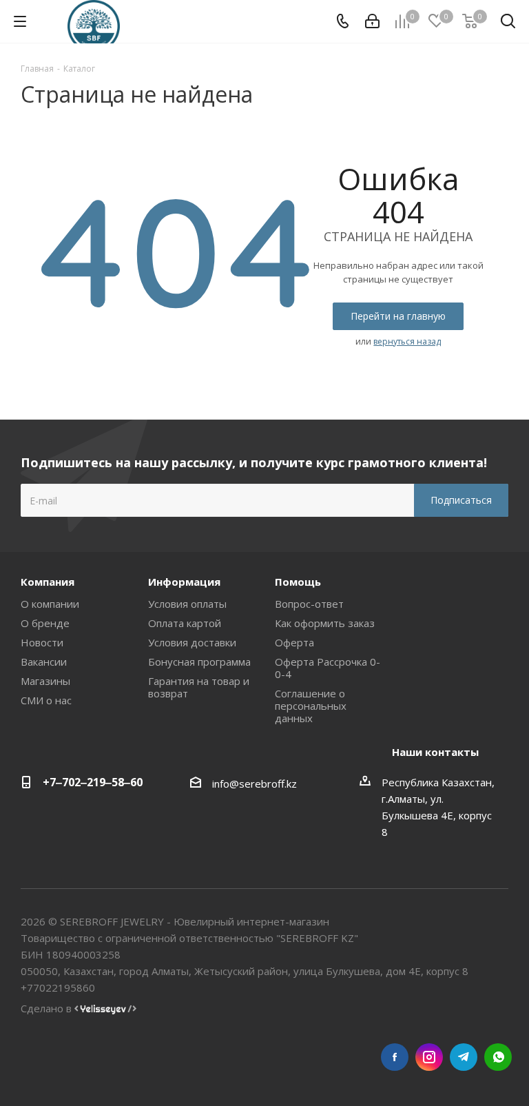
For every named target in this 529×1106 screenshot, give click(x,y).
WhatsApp (498, 1057)
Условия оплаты (187, 604)
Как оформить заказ (325, 623)
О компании (50, 604)
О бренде (45, 623)
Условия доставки (192, 642)
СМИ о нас (46, 700)
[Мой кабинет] (372, 21)
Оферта (294, 642)
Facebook (394, 1057)
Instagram (429, 1057)
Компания (47, 581)
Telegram (463, 1057)
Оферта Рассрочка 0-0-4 (327, 668)
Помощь (298, 581)
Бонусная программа (199, 661)
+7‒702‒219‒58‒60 (93, 782)
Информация (184, 581)
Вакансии (44, 661)
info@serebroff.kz (254, 783)
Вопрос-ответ (309, 604)
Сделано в (47, 1008)
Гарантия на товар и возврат (198, 687)
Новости (42, 642)
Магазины (45, 681)
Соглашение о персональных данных (310, 705)
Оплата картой (184, 623)
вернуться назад (407, 341)
